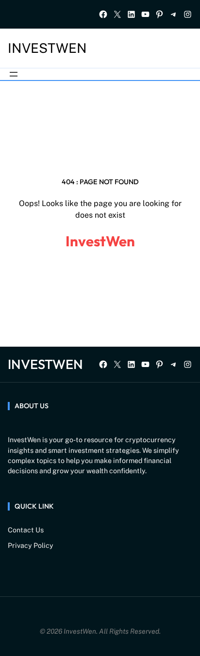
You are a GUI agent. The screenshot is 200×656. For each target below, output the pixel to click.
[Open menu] (13, 74)
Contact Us (26, 530)
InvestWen (47, 48)
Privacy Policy (30, 545)
